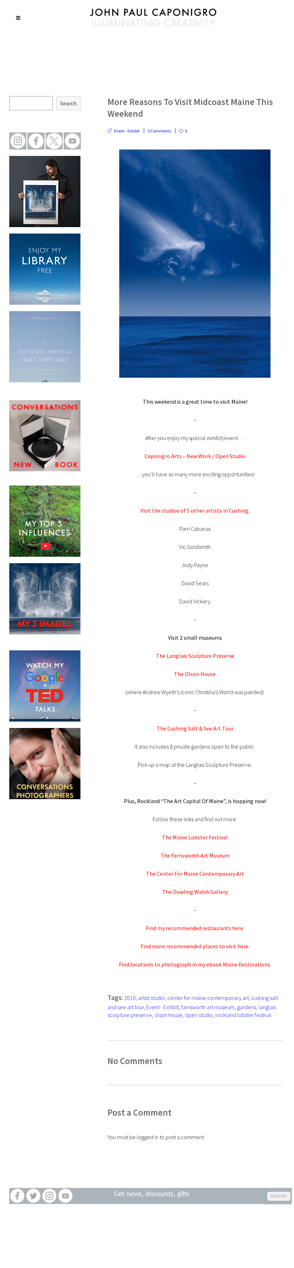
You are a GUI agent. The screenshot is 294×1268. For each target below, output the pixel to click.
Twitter (33, 1196)
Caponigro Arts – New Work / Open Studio (195, 456)
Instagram (49, 1196)
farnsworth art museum (208, 1007)
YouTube (65, 1196)
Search (68, 103)
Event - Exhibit (127, 130)
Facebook (17, 1196)
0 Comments (159, 130)
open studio (199, 1014)
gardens (246, 1007)
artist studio (151, 997)
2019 (130, 997)
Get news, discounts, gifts (151, 1194)
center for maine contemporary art (208, 997)
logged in (147, 1137)
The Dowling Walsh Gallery (195, 891)
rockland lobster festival (243, 1014)
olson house (168, 1014)
